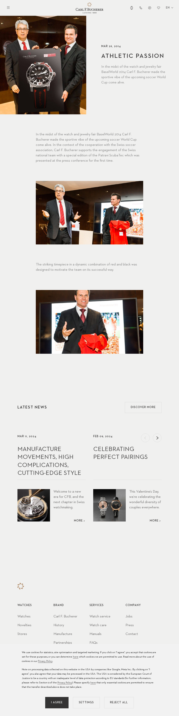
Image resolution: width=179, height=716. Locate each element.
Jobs (129, 616)
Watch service (100, 616)
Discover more (143, 407)
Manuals (96, 634)
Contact (132, 634)
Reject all (119, 702)
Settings (86, 702)
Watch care (98, 625)
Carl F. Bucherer (65, 616)
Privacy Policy (45, 661)
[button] (145, 437)
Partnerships (62, 643)
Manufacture (62, 634)
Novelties (24, 625)
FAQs (94, 643)
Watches (24, 616)
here (75, 657)
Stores (22, 634)
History (58, 625)
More (78, 520)
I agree (57, 702)
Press (130, 625)
